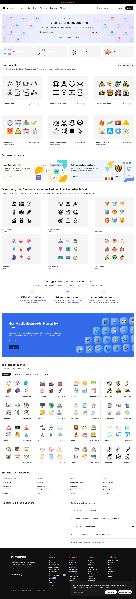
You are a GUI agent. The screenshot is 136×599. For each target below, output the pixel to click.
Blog (89, 571)
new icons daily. (74, 303)
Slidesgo (90, 576)
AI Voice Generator (54, 569)
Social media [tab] (18, 374)
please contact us (98, 543)
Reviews (90, 565)
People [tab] (46, 374)
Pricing (62, 8)
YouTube (110, 565)
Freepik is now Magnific (67, 2)
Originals (72, 571)
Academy (71, 560)
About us (91, 562)
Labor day (72, 493)
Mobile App (51, 583)
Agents (52, 578)
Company (91, 557)
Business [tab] (6, 374)
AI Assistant (51, 562)
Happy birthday (7, 486)
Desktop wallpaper (108, 490)
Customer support (113, 560)
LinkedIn (110, 567)
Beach (105, 486)
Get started (72, 557)
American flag (73, 486)
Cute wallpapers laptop (43, 490)
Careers (90, 567)
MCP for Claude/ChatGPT (56, 575)
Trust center (72, 578)
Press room (91, 580)
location (69, 37)
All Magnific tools (53, 585)
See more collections (126, 65)
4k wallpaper (6, 490)
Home (65, 18)
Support (70, 565)
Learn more (76, 176)
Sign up (129, 8)
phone (77, 37)
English (16, 574)
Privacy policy (72, 569)
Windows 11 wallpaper (75, 490)
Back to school (41, 479)
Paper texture (7, 482)
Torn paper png (41, 486)
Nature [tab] (37, 374)
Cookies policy (72, 574)
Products (51, 557)
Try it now (8, 176)
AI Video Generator (54, 567)
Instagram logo (107, 493)
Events (90, 574)
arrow (60, 37)
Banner (39, 493)
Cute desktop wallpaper (9, 479)
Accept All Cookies (125, 592)
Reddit (110, 576)
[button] (16, 574)
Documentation (73, 562)
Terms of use (72, 567)
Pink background (7, 493)
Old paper (72, 479)
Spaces (50, 560)
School (105, 479)
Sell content (91, 578)
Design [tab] (28, 374)
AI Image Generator (54, 565)
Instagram (111, 562)
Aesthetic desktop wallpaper (77, 482)
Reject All (111, 592)
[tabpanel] (68, 422)
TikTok (110, 569)
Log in (120, 8)
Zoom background (108, 482)
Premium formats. (32, 303)
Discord (110, 571)
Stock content (52, 571)
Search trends (92, 569)
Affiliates (71, 580)
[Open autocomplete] (39, 32)
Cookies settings (73, 576)
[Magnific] (18, 557)
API (49, 580)
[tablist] (68, 374)
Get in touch (112, 557)
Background (40, 482)
